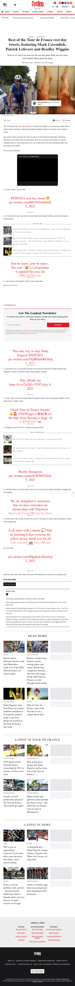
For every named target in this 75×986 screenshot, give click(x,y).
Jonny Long (28, 62)
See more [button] (30, 212)
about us (11, 961)
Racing (16, 12)
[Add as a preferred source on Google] (37, 971)
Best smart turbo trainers (37, 937)
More (69, 12)
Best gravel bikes (37, 933)
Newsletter (68, 120)
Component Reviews (54, 936)
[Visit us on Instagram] (60, 3)
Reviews (26, 12)
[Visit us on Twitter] (62, 3)
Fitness (50, 12)
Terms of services (29, 330)
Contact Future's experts (26, 961)
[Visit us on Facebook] (65, 3)
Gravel (60, 12)
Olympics (21, 940)
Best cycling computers (37, 941)
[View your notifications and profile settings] (15, 5)
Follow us (57, 120)
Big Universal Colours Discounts (23, 17)
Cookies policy (11, 964)
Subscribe (65, 6)
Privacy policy (61, 961)
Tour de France (41, 36)
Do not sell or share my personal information (51, 964)
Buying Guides (38, 12)
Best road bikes (37, 929)
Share (8, 120)
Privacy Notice (62, 330)
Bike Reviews (54, 933)
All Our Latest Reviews (54, 929)
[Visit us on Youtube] (68, 3)
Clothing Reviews (54, 940)
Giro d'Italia (21, 933)
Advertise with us (25, 964)
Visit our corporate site (62, 979)
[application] (37, 170)
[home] (2, 12)
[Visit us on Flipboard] (71, 3)
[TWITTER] (7, 594)
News (7, 12)
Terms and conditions (46, 961)
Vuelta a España (21, 936)
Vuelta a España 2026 (47, 17)
